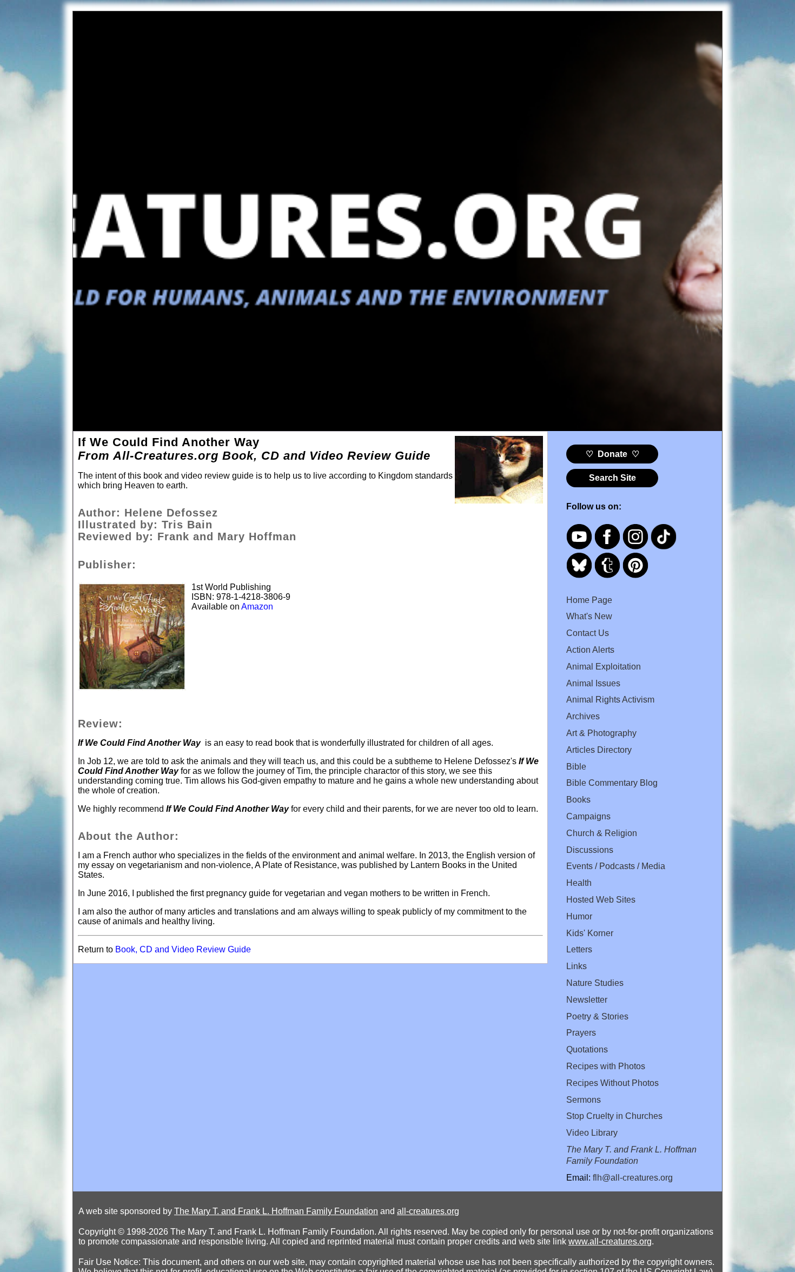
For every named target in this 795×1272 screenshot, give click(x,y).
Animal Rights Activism (610, 699)
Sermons (583, 1099)
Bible (576, 766)
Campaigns (588, 816)
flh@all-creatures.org (633, 1177)
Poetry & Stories (597, 1016)
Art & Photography (601, 733)
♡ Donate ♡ (612, 454)
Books (578, 799)
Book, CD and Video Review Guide (183, 949)
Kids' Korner (589, 933)
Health (579, 882)
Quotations (587, 1049)
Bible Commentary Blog (612, 782)
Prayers (581, 1032)
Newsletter (586, 999)
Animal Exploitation (603, 666)
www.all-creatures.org (610, 1241)
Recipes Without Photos (612, 1083)
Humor (579, 916)
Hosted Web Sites (600, 899)
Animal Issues (593, 683)
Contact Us (587, 633)
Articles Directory (599, 749)
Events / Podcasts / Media (615, 866)
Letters (579, 949)
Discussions (589, 849)
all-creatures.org (428, 1211)
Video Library (592, 1132)
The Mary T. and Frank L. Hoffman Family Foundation (276, 1211)
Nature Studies (595, 983)
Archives (583, 716)
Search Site (612, 477)
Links (576, 966)
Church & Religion (601, 833)
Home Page (589, 600)
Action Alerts (590, 649)
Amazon (257, 606)
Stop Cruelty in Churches (614, 1116)
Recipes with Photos (605, 1066)
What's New (589, 616)
